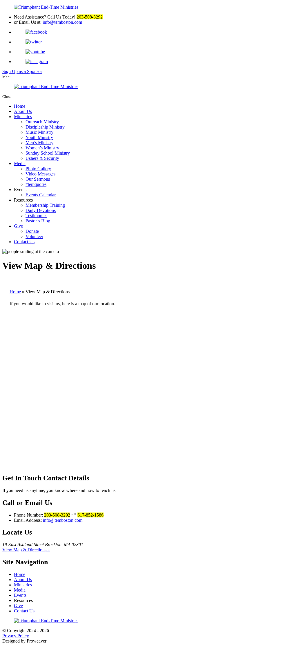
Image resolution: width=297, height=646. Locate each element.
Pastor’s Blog (38, 220)
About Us (23, 111)
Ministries (23, 116)
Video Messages (40, 173)
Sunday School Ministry (48, 153)
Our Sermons (38, 179)
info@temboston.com (62, 22)
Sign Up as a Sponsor (22, 71)
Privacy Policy (15, 635)
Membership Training (45, 205)
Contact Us (24, 241)
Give (18, 226)
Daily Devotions (41, 210)
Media (20, 163)
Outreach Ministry (42, 121)
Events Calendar (41, 194)
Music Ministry (39, 132)
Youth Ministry (39, 137)
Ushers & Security (42, 158)
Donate (32, 231)
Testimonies (36, 215)
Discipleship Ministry (45, 127)
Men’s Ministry (39, 142)
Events (20, 595)
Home (19, 106)
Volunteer (34, 236)
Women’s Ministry (42, 147)
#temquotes (36, 184)
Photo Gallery (38, 168)
